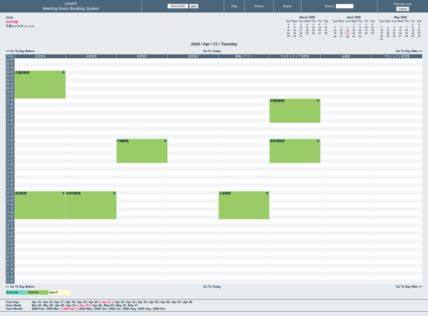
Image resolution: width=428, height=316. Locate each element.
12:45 (9, 136)
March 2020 (307, 17)
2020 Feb (38, 308)
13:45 (9, 152)
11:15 (9, 112)
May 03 (109, 305)
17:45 (9, 217)
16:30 (9, 197)
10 (301, 27)
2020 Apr (69, 308)
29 (288, 36)
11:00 (9, 108)
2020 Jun (101, 308)
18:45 (9, 233)
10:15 (9, 96)
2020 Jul (115, 308)
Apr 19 (81, 302)
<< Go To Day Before (20, 51)
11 (307, 27)
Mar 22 (36, 305)
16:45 (9, 201)
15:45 (9, 185)
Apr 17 (59, 302)
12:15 (9, 128)
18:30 (9, 229)
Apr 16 (47, 302)
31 (301, 36)
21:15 (9, 273)
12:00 (9, 124)
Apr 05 (59, 305)
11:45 (9, 120)
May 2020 (400, 17)
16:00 (9, 189)
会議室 (346, 56)
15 (288, 30)
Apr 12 (70, 305)
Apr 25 (153, 302)
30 (294, 36)
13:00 (9, 140)
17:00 (9, 205)
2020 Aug (129, 308)
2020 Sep (144, 308)
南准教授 (21, 193)
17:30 (9, 213)
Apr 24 (142, 302)
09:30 (9, 84)
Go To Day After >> (409, 51)
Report (287, 6)
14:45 (9, 169)
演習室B (91, 56)
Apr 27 (176, 302)
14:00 (9, 156)
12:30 (9, 132)
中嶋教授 (123, 141)
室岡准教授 (277, 141)
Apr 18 (70, 302)
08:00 (9, 60)
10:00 (9, 92)
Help (234, 6)
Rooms (259, 6)
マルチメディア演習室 (294, 56)
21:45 (9, 281)
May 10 (121, 305)
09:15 (9, 80)
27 (319, 33)
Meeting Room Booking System (71, 8)
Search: (330, 6)
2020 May (85, 308)
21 (326, 30)
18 (307, 30)
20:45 (9, 265)
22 (288, 33)
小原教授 (225, 193)
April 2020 (354, 17)
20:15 (9, 257)
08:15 (9, 64)
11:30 (9, 116)
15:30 (9, 181)
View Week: (14, 305)
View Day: (12, 302)
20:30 (9, 261)
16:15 (9, 193)
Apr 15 (36, 302)
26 (313, 33)
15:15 (9, 177)
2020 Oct (159, 308)
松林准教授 (73, 193)
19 (313, 30)
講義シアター (244, 56)
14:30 (9, 164)
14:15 (9, 160)
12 (313, 27)
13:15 (9, 144)
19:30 (9, 245)
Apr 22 (119, 302)
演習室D (193, 56)
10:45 (9, 104)
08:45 (9, 72)
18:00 (9, 221)
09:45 (9, 88)
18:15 (9, 225)
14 (326, 27)
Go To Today (212, 51)
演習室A (40, 56)
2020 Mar (53, 308)
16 (294, 30)
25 (307, 33)
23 (294, 33)
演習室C (142, 56)
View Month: (14, 308)
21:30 (9, 277)
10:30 (9, 100)
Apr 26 (164, 302)
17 (301, 30)
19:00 (9, 237)
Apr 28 (187, 302)
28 (326, 33)
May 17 (133, 305)
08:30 (9, 68)
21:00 (9, 269)
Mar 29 (48, 305)
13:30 (9, 148)
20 (319, 30)
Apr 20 (93, 302)
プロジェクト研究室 (397, 56)
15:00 (9, 173)
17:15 (9, 209)
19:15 (9, 241)
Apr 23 (130, 302)
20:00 (9, 253)
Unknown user (402, 4)
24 (301, 33)
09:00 (9, 76)
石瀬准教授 (22, 72)
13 (319, 27)
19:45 (9, 249)
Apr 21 (106, 302)
